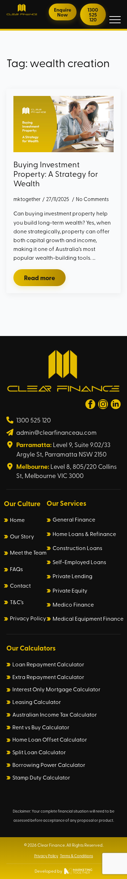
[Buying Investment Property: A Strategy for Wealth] (63, 124)
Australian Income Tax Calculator (54, 714)
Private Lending (72, 576)
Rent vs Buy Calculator (40, 727)
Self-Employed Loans (79, 562)
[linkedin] (116, 404)
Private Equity (70, 590)
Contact (20, 585)
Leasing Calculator (36, 702)
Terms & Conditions (76, 855)
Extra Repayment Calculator (48, 677)
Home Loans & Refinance (84, 534)
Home (17, 520)
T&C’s (17, 602)
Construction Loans (77, 548)
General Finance (74, 519)
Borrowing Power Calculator (48, 765)
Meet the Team (28, 552)
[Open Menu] (115, 19)
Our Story (22, 536)
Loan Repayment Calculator (48, 664)
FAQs (16, 569)
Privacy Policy (28, 618)
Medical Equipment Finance (88, 618)
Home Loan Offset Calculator (49, 739)
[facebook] (90, 404)
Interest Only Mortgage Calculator (56, 689)
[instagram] (103, 404)
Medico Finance (73, 604)
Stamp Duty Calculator (41, 777)
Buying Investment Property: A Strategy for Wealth (55, 173)
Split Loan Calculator (39, 752)
